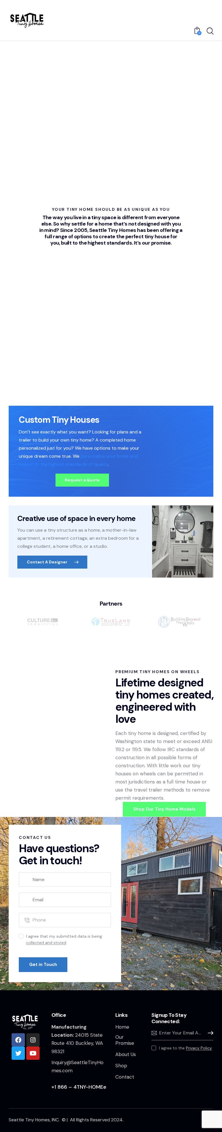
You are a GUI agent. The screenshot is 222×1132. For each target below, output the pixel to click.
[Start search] (209, 31)
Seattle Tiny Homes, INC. (35, 1120)
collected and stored (46, 943)
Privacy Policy (199, 1048)
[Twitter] (18, 1053)
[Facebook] (18, 1040)
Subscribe (209, 1033)
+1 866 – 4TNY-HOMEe (78, 1086)
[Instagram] (33, 1040)
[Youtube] (33, 1053)
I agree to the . (185, 1048)
